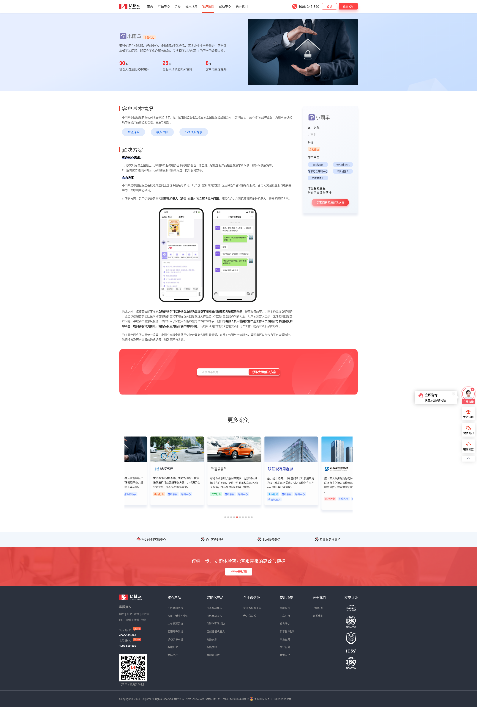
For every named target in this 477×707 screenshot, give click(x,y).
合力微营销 (249, 615)
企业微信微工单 (252, 608)
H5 (121, 620)
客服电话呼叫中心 (318, 171)
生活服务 (285, 639)
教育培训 (285, 623)
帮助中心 (225, 6)
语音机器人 (343, 171)
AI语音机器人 (214, 615)
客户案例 (208, 6)
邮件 (129, 620)
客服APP (173, 647)
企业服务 (285, 647)
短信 (143, 620)
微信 (136, 614)
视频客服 (212, 639)
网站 (121, 614)
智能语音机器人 (216, 631)
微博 (136, 620)
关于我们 (242, 6)
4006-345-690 (308, 6)
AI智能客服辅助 (216, 623)
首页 (150, 6)
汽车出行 (285, 615)
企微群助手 (318, 178)
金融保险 (285, 608)
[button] (225, 517)
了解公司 (318, 608)
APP (129, 614)
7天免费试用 (238, 572)
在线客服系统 (175, 608)
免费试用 (348, 6)
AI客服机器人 (343, 164)
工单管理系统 (175, 623)
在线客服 (318, 164)
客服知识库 (213, 655)
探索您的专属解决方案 (330, 202)
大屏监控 (173, 655)
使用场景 (191, 6)
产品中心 (164, 6)
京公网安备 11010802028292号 (272, 699)
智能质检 (212, 647)
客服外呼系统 (175, 631)
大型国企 (285, 655)
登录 (329, 6)
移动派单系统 (175, 639)
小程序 (145, 614)
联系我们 (318, 615)
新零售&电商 (287, 631)
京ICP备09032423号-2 (235, 699)
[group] (153, 471)
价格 (178, 6)
